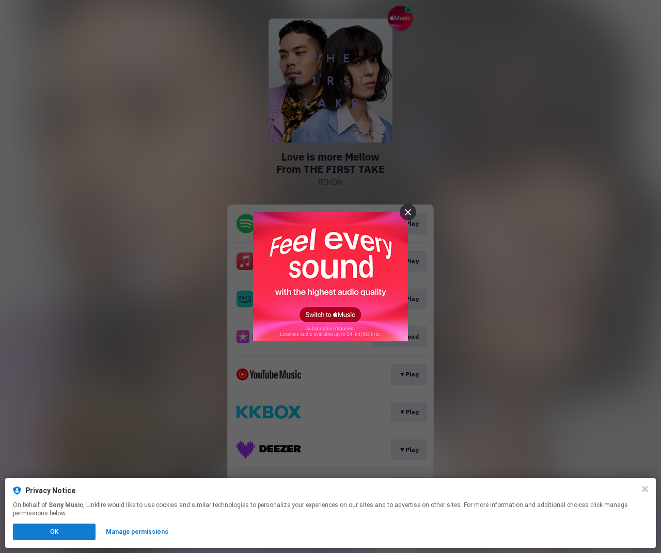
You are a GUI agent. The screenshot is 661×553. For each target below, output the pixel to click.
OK (54, 531)
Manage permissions (137, 531)
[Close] (645, 489)
